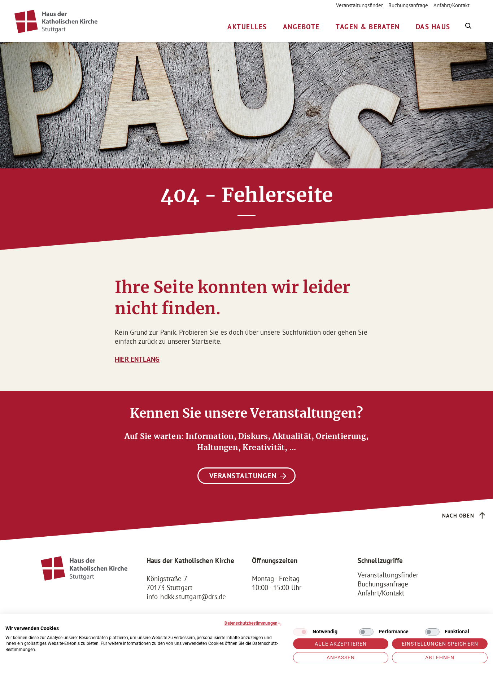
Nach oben (458, 515)
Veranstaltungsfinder (359, 5)
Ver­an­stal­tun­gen (243, 475)
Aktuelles (247, 26)
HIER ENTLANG (137, 359)
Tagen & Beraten (368, 26)
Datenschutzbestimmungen (251, 623)
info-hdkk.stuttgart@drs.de (186, 596)
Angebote (301, 26)
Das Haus (433, 26)
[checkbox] (300, 631)
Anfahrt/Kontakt (451, 5)
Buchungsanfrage (408, 5)
